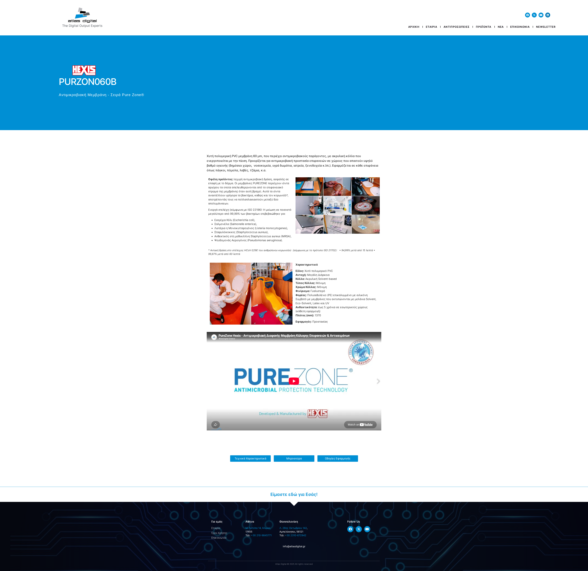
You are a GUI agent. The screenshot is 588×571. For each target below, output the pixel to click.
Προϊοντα (483, 26)
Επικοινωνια (520, 26)
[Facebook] (527, 15)
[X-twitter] (534, 15)
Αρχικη (413, 26)
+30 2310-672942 (295, 535)
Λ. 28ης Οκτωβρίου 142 (293, 527)
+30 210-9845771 (261, 535)
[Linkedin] (547, 15)
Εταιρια (431, 26)
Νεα (501, 26)
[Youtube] (541, 15)
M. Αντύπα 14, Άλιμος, (258, 527)
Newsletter (546, 26)
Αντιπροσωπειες (456, 26)
